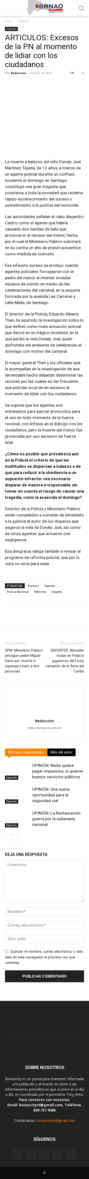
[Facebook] (18, 1154)
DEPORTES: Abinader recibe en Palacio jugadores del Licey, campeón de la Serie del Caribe (64, 660)
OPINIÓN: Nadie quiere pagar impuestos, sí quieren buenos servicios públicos (57, 771)
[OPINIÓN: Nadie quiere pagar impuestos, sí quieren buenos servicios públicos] (17, 771)
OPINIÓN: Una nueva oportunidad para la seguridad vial (50, 795)
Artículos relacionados (26, 752)
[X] (71, 1154)
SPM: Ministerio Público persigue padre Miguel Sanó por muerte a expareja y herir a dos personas (24, 660)
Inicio (8, 21)
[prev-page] (8, 837)
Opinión (23, 21)
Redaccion (18, 73)
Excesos (33, 586)
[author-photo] (44, 714)
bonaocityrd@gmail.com (55, 1120)
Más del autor (61, 752)
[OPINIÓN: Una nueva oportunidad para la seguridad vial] (17, 795)
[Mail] (58, 1154)
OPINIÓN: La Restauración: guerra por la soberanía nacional (56, 819)
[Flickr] (31, 1154)
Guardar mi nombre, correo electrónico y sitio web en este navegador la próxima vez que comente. (44, 957)
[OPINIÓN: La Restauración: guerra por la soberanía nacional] (17, 818)
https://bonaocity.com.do (44, 728)
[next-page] (16, 837)
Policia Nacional (18, 591)
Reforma (40, 591)
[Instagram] (44, 1154)
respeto (56, 591)
